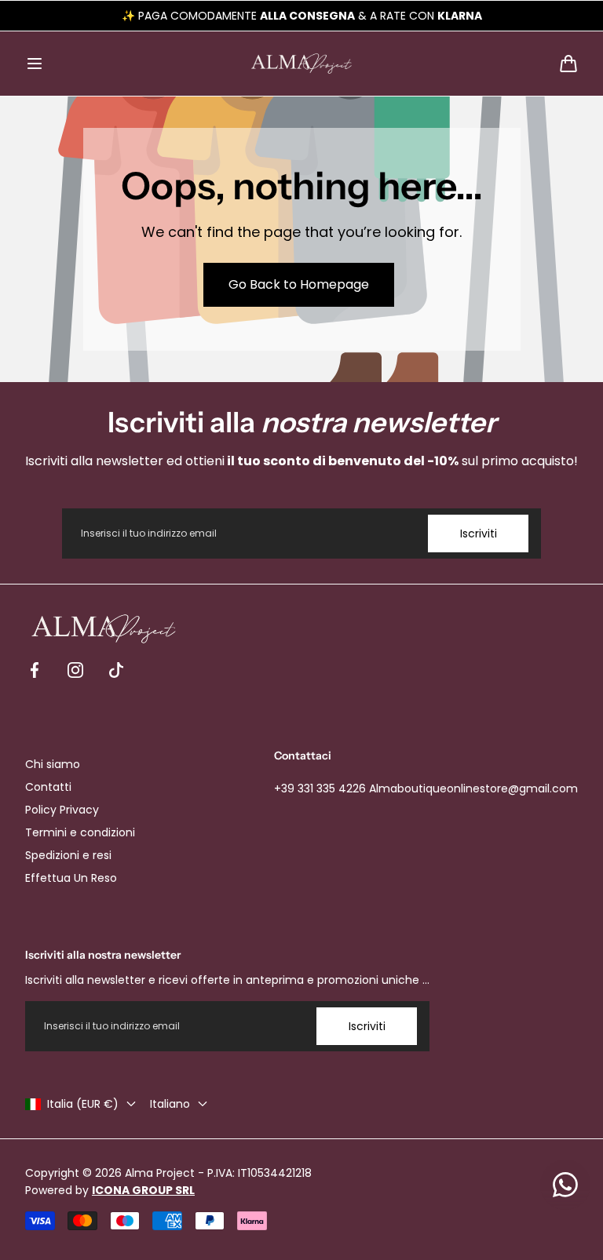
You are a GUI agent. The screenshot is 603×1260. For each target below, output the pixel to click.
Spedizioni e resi (68, 855)
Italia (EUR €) (83, 1104)
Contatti (48, 787)
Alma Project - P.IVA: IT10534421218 (218, 1173)
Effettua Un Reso (71, 878)
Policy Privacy (62, 810)
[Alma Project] (301, 63)
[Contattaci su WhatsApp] (565, 1185)
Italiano (170, 1104)
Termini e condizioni (80, 832)
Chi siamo (52, 764)
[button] (34, 63)
